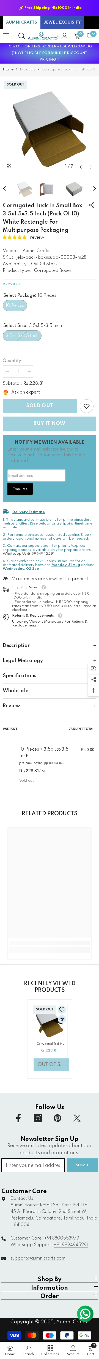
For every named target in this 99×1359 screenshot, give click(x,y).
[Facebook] (18, 1118)
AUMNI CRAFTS (21, 22)
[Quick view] (62, 1019)
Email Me (20, 489)
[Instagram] (38, 1118)
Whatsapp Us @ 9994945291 (28, 553)
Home (8, 69)
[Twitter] (77, 1118)
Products (27, 69)
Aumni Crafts (36, 251)
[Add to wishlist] (62, 1009)
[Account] (65, 36)
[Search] (21, 36)
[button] (81, 167)
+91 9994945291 (71, 1245)
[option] (49, 8)
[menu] (6, 36)
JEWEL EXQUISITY (62, 22)
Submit (82, 1165)
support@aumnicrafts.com (37, 1258)
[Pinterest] (57, 1118)
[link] (87, 406)
